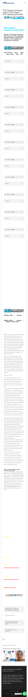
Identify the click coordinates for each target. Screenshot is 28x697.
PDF (21, 54)
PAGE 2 (7, 243)
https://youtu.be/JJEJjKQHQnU (10, 493)
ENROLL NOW (9, 315)
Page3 (22, 52)
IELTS (6, 287)
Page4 (8, 54)
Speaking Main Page (11, 254)
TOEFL (7, 288)
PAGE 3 (7, 249)
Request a (10, 316)
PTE (6, 285)
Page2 (16, 52)
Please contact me (9, 296)
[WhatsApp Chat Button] (25, 694)
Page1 (12, 54)
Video (17, 54)
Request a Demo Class (13, 321)
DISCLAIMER (14, 695)
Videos (7, 517)
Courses (20, 315)
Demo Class (17, 316)
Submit (20, 303)
